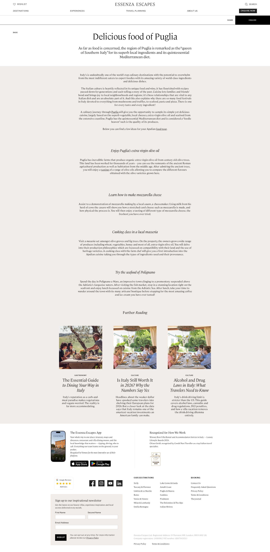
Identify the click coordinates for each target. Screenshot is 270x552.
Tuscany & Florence (142, 487)
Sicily (136, 483)
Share (230, 20)
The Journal (196, 498)
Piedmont (164, 498)
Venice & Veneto (141, 498)
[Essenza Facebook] (92, 483)
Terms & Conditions (199, 495)
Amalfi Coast (165, 487)
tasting (105, 169)
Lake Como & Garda (169, 483)
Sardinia (163, 495)
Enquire (252, 20)
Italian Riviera (166, 506)
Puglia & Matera (167, 491)
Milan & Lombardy (142, 502)
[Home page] (135, 4)
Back (15, 32)
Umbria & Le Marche (143, 491)
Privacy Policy (92, 538)
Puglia (115, 111)
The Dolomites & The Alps (171, 502)
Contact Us (196, 483)
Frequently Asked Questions (203, 487)
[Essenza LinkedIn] (119, 483)
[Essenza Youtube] (110, 483)
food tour (161, 128)
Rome (136, 495)
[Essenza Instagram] (101, 483)
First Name (60, 513)
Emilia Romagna (141, 506)
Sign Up (61, 537)
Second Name (94, 513)
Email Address (62, 523)
